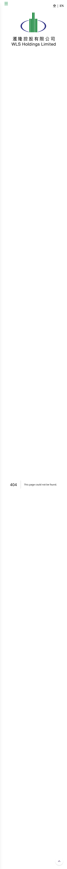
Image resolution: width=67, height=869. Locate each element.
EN (62, 5)
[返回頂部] (59, 861)
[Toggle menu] (6, 3)
